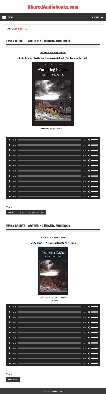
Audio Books (13, 379)
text (10, 207)
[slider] (94, 139)
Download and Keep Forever (53, 52)
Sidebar (95, 17)
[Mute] (89, 140)
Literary (21, 212)
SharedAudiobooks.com (53, 6)
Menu (10, 17)
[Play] (9, 140)
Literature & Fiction (36, 212)
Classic (11, 212)
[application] (53, 139)
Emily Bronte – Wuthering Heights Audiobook (38, 41)
